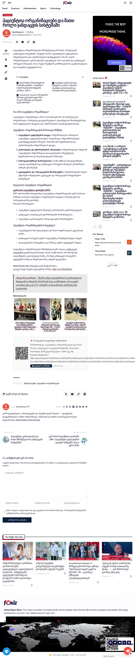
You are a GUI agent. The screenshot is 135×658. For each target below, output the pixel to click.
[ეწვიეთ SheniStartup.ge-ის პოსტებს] (6, 407)
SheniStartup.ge (18, 32)
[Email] (22, 42)
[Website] (63, 407)
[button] (5, 2)
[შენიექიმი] (128, 651)
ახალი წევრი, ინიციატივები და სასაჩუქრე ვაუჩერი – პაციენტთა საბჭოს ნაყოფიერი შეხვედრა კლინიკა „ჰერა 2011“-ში (117, 87)
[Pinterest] (73, 407)
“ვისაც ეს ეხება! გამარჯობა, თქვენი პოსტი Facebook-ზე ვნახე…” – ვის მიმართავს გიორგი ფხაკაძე (116, 568)
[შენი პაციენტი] (67, 3)
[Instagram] (70, 407)
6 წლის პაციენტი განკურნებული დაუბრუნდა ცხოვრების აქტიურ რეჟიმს (50, 566)
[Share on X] (17, 42)
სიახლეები (7, 15)
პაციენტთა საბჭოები (77, 559)
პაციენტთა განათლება (111, 559)
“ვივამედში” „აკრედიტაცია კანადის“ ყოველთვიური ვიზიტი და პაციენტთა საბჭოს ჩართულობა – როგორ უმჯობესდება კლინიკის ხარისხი (117, 171)
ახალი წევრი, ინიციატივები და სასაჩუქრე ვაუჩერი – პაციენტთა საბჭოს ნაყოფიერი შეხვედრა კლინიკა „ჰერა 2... (30, 87)
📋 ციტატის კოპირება (41, 366)
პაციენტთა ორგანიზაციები (48, 383)
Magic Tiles (100, 238)
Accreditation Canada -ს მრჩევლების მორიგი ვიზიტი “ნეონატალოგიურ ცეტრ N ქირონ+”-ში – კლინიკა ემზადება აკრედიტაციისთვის (84, 571)
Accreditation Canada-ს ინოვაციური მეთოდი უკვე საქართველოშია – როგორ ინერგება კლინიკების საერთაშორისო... (32, 99)
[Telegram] (86, 407)
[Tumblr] (83, 407)
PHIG (72, 655)
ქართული (110, 656)
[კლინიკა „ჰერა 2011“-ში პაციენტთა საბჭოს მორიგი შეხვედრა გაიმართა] (97, 214)
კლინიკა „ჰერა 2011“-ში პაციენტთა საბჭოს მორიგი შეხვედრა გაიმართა (117, 214)
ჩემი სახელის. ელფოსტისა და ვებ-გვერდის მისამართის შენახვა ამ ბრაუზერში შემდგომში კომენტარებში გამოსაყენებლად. (46, 511)
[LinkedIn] (80, 407)
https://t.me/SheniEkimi (62, 269)
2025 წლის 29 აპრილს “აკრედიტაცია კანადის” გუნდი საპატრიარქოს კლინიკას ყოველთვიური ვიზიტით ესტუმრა (116, 151)
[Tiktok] (77, 407)
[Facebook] (67, 407)
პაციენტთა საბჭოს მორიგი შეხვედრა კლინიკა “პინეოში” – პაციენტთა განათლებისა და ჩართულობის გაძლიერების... (65, 87)
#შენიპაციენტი (30, 383)
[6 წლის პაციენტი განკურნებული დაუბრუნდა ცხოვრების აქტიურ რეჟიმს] (51, 551)
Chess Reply (100, 250)
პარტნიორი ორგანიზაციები (112, 556)
